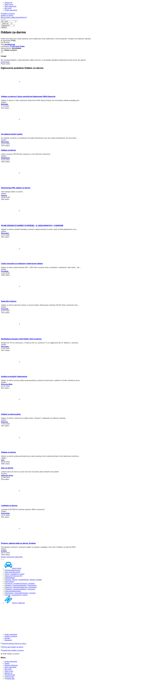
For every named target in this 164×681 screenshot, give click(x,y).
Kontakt (7, 638)
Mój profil (8, 8)
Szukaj (7, 663)
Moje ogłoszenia (10, 6)
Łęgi (2, 460)
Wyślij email (5, 62)
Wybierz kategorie (11, 665)
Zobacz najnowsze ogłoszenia (11, 557)
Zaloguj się (8, 2)
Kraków (4, 551)
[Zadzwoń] (1, 559)
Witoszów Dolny (7, 475)
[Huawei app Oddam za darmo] (12, 650)
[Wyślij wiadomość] (3, 559)
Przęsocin (4, 309)
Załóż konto (9, 4)
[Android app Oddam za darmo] (13, 643)
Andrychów (5, 513)
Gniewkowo (5, 158)
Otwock (4, 195)
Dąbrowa (4, 422)
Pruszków (4, 271)
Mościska (4, 104)
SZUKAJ (4, 27)
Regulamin (8, 640)
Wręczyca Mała (6, 384)
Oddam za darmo (11, 636)
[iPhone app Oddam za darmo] (12, 647)
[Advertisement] (58, 618)
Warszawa (5, 142)
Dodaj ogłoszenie (11, 10)
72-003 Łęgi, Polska (17, 46)
